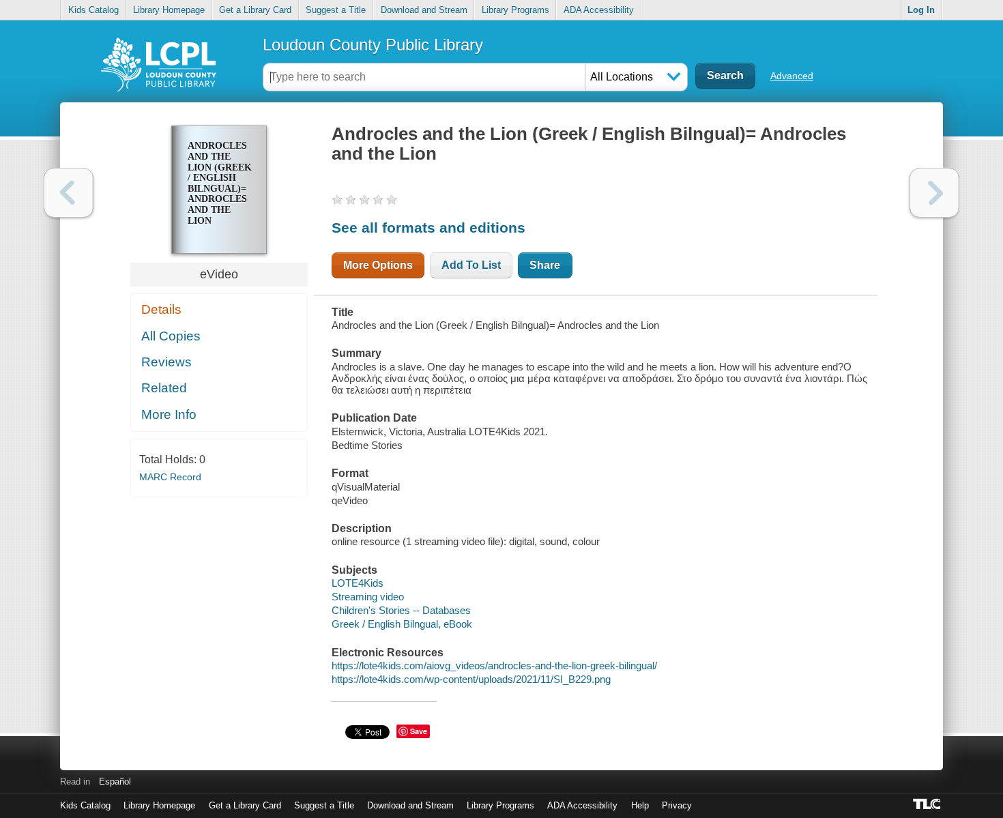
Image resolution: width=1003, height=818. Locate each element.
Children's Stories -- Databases (401, 610)
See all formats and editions (428, 227)
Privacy (677, 805)
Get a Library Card (255, 10)
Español (115, 781)
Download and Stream (424, 10)
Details (161, 309)
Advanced (791, 75)
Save (418, 731)
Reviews (166, 362)
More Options (378, 265)
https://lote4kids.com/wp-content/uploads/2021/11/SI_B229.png (471, 679)
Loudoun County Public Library (373, 44)
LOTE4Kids (357, 583)
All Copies (171, 336)
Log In (921, 10)
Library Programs (515, 10)
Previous (68, 193)
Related (164, 388)
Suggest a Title (336, 10)
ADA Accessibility (599, 10)
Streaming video (368, 596)
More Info (169, 414)
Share (544, 265)
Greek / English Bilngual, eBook (402, 624)
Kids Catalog (93, 10)
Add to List (471, 265)
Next (934, 193)
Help (640, 805)
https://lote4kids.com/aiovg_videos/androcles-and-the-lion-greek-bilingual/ (494, 665)
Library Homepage (169, 10)
